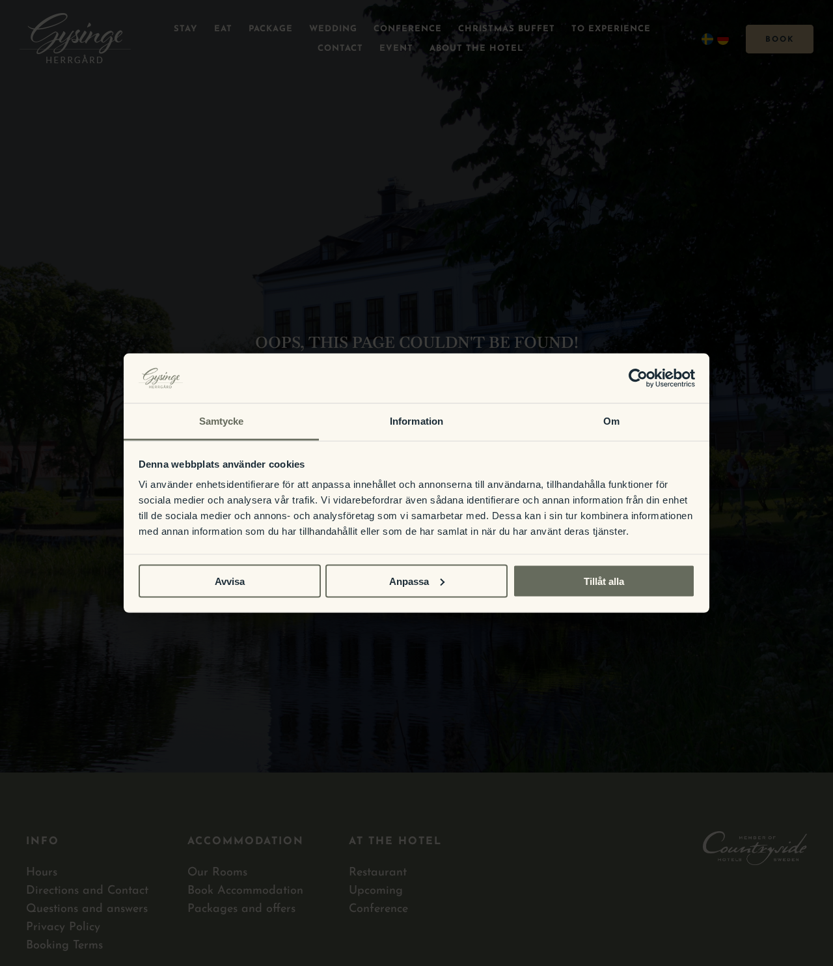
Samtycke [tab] (221, 421)
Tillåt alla (604, 580)
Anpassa (409, 580)
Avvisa (230, 580)
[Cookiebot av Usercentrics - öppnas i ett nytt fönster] (638, 378)
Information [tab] (416, 421)
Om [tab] (611, 421)
